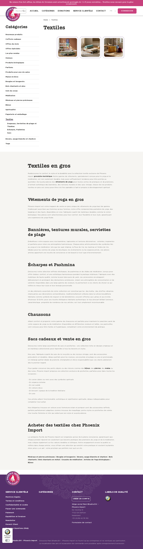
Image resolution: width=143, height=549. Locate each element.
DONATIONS (64, 11)
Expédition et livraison (16, 516)
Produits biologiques (15, 63)
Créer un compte (81, 499)
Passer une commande (15, 509)
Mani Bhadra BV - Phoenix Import (22, 540)
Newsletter (10, 520)
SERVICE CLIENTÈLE (83, 11)
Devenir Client (12, 524)
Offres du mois (12, 44)
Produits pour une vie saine (18, 72)
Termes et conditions (15, 501)
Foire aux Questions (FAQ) (17, 528)
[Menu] (11, 529)
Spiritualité (11, 110)
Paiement (10, 512)
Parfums (9, 67)
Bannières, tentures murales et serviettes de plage (67, 49)
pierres (98, 368)
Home (46, 20)
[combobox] (19, 10)
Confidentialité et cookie (17, 505)
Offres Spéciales (13, 49)
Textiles (9, 119)
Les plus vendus (12, 53)
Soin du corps (12, 91)
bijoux (87, 368)
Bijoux (8, 105)
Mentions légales (13, 497)
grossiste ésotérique (43, 176)
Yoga (8, 143)
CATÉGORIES (48, 11)
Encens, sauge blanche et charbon (21, 139)
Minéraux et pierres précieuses (19, 100)
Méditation (10, 95)
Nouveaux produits (14, 34)
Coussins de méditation (72, 460)
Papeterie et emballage (16, 114)
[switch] (7, 540)
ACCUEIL (34, 11)
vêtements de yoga (64, 182)
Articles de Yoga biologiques (96, 460)
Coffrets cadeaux (13, 39)
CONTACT (101, 11)
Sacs (9, 133)
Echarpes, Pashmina (16, 130)
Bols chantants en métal (49, 460)
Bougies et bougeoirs (15, 81)
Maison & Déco (12, 77)
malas (107, 368)
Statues (9, 58)
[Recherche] (23, 10)
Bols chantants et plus (15, 86)
